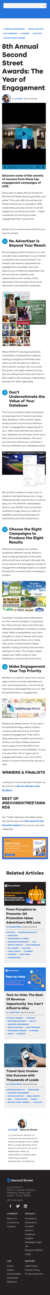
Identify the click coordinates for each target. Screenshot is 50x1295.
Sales (10, 1034)
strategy (10, 932)
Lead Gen (26, 948)
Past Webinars (10, 33)
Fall (34, 942)
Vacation (37, 1102)
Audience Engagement (14, 29)
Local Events (14, 951)
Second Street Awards (14, 38)
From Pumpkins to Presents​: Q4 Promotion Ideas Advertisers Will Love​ (23, 916)
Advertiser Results (27, 932)
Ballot (32, 1021)
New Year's (25, 954)
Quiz (10, 1099)
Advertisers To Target (18, 939)
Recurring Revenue (17, 1021)
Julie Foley (14, 1012)
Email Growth (33, 1096)
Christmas (13, 935)
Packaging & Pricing (17, 1031)
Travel (34, 1099)
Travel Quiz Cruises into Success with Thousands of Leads (22, 1075)
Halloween (13, 948)
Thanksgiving (14, 958)
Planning (25, 33)
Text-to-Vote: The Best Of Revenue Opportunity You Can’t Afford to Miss (24, 1001)
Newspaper (33, 1090)
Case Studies (21, 1099)
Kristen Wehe (15, 927)
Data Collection (15, 1096)
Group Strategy (36, 29)
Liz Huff (18, 98)
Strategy (37, 33)
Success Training (14, 1018)
